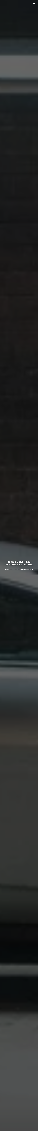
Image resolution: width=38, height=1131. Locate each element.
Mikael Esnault (29, 569)
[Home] (13, 6)
